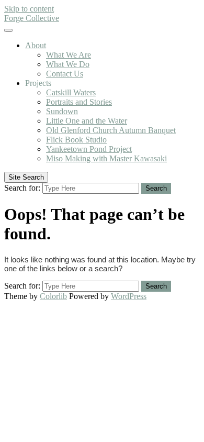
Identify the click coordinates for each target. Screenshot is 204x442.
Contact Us (64, 73)
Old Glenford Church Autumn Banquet (111, 130)
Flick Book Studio (76, 139)
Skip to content (29, 8)
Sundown (62, 111)
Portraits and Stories (79, 101)
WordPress (128, 296)
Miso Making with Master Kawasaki (106, 158)
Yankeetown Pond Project (89, 149)
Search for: (22, 187)
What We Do (67, 64)
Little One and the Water (86, 120)
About (35, 45)
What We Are (68, 54)
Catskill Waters (71, 92)
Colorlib (53, 296)
